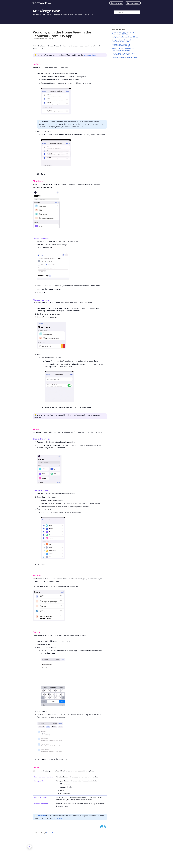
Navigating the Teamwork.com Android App (125, 58)
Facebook (105, 826)
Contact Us (49, 833)
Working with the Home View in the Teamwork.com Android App (123, 53)
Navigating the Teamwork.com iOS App (125, 37)
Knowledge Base (46, 10)
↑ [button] (29, 847)
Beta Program (56, 818)
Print (100, 27)
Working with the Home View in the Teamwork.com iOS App (73, 14)
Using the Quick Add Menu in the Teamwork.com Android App (123, 40)
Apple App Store (90, 55)
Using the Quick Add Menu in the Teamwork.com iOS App (123, 33)
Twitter (101, 826)
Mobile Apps (47, 14)
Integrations (37, 14)
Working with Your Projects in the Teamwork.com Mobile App (123, 49)
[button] (31, 64)
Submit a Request (133, 3)
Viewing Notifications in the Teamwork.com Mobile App (121, 45)
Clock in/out (41, 816)
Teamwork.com (116, 3)
